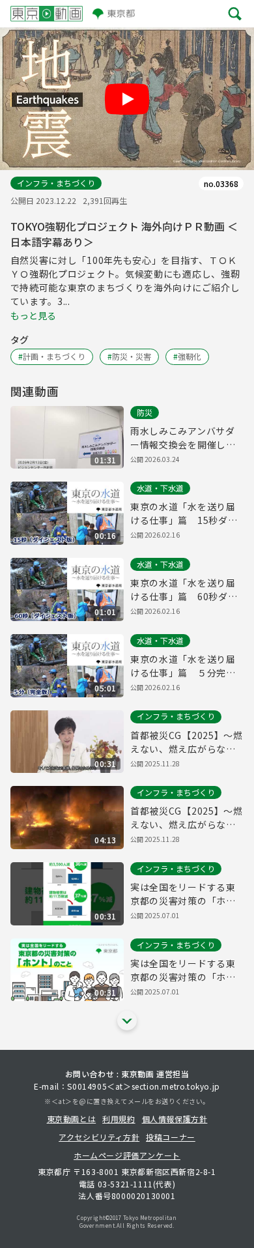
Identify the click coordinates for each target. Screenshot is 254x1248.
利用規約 (118, 1118)
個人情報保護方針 (175, 1118)
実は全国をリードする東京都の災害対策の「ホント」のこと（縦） (183, 894)
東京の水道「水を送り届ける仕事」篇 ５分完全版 (183, 666)
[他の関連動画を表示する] (127, 1020)
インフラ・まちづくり (56, 182)
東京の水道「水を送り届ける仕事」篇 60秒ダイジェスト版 (183, 589)
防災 (144, 412)
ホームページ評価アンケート (127, 1155)
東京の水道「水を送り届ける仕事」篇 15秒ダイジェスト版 (183, 513)
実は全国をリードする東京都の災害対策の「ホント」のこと (183, 970)
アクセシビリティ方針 (99, 1136)
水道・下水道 (160, 487)
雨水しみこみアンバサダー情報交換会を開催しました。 (183, 438)
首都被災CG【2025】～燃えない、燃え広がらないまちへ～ (186, 742)
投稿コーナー (170, 1136)
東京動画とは (71, 1118)
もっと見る (33, 315)
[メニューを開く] (235, 13)
